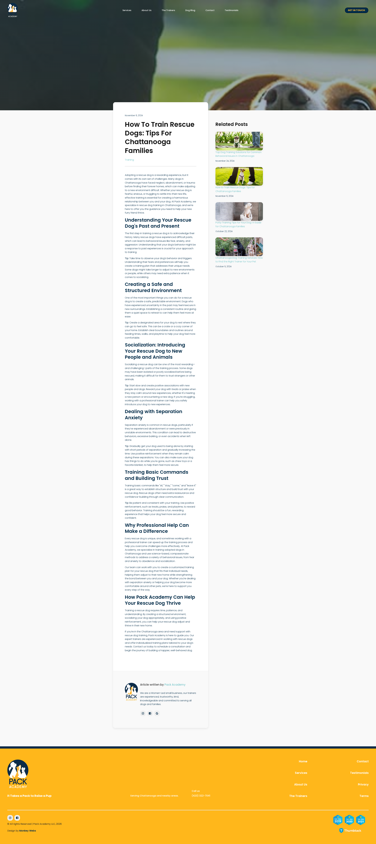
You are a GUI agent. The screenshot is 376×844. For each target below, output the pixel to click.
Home (303, 761)
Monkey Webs (27, 830)
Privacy (363, 784)
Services (301, 773)
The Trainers (298, 796)
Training (129, 159)
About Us (300, 784)
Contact (363, 761)
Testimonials (359, 773)
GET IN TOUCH (356, 10)
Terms (364, 796)
